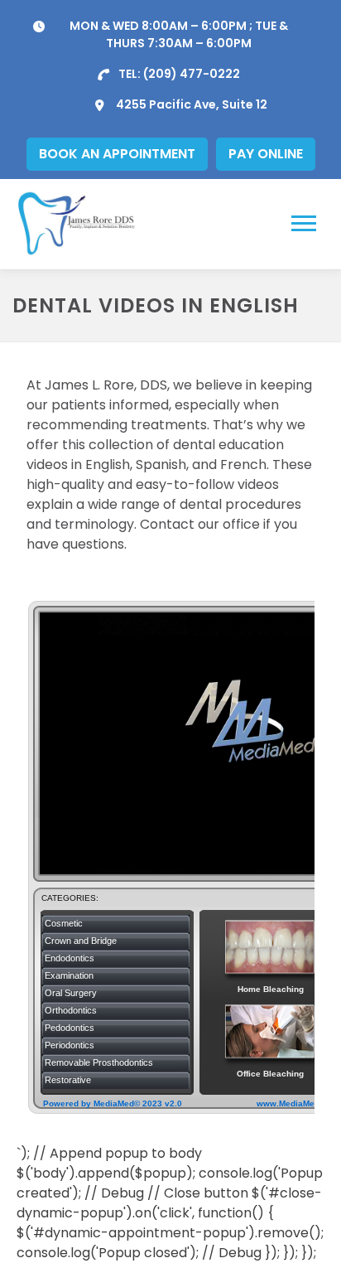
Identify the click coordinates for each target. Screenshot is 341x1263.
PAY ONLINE (265, 153)
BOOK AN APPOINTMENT (117, 153)
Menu (305, 223)
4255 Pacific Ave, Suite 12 (191, 104)
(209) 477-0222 (191, 73)
